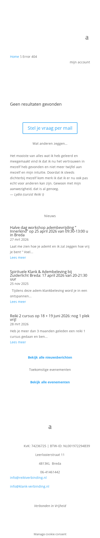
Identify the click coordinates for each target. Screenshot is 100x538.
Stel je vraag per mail (50, 128)
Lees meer (18, 257)
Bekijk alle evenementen (50, 382)
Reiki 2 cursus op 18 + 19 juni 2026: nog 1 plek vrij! (49, 317)
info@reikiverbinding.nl (28, 477)
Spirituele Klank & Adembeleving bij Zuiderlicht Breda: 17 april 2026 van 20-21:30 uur (48, 275)
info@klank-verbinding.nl (29, 486)
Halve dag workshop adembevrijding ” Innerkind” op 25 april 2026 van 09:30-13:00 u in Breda (49, 231)
